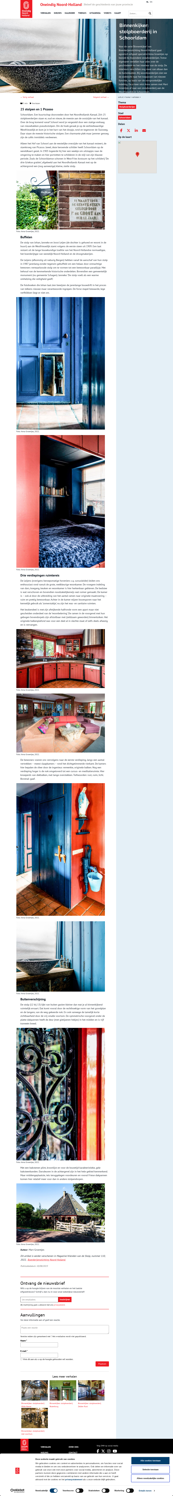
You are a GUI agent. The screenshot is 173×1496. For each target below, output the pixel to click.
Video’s (107, 13)
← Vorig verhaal (27, 97)
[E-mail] (144, 130)
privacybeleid (59, 1305)
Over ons (73, 1447)
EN (151, 2)
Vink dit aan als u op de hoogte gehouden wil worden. (48, 1359)
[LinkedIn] (136, 130)
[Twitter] (128, 130)
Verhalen (46, 13)
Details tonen (145, 1491)
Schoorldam (124, 117)
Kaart (117, 13)
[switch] (79, 1490)
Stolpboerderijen (127, 106)
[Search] (150, 13)
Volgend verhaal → (101, 97)
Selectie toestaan (150, 1469)
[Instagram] (109, 1451)
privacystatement (73, 1479)
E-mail (24, 1351)
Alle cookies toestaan (150, 1460)
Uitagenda (95, 13)
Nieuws (57, 13)
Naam (23, 1340)
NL (147, 2)
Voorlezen (35, 103)
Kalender (70, 13)
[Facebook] (121, 130)
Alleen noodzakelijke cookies (150, 1478)
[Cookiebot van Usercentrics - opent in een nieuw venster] (17, 1491)
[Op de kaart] (136, 154)
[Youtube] (115, 1451)
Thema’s (82, 13)
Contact (73, 1452)
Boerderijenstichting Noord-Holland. (47, 1259)
